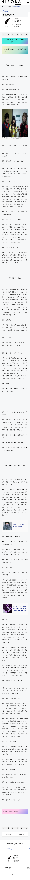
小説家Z (6, 11)
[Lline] (17, 34)
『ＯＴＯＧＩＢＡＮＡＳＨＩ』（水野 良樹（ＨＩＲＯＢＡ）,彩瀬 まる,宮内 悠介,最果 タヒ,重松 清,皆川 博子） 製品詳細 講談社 (20, 608)
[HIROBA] (11, 2)
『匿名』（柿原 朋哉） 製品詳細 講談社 (19, 525)
